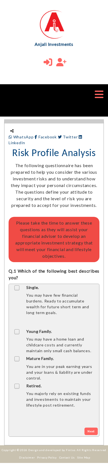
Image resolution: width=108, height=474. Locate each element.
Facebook (47, 137)
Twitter (70, 137)
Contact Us (67, 457)
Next (91, 431)
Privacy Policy (47, 457)
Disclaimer (27, 457)
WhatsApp (23, 137)
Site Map (83, 457)
